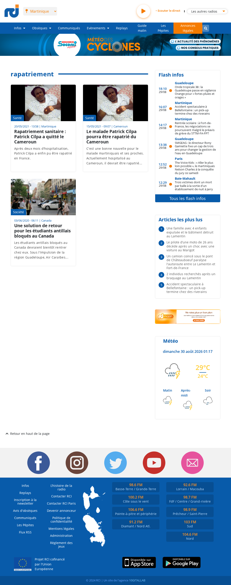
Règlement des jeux (61, 545)
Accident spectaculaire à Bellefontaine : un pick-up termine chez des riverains (192, 109)
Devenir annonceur (61, 510)
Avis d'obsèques (25, 510)
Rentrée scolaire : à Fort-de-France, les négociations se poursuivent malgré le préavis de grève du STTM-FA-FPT (195, 128)
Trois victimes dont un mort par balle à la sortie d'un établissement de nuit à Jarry (194, 185)
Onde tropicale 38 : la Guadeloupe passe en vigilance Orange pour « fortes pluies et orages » (195, 92)
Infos (17, 28)
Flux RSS (25, 532)
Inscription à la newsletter (25, 502)
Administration (61, 535)
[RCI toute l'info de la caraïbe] (11, 11)
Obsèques (39, 28)
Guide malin (142, 28)
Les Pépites (163, 28)
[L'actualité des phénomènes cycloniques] (195, 42)
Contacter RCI (61, 496)
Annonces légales (187, 28)
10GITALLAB (137, 580)
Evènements (96, 28)
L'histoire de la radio (61, 487)
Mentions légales (61, 528)
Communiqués (69, 28)
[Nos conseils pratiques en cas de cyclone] (198, 48)
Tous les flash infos (187, 198)
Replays (122, 28)
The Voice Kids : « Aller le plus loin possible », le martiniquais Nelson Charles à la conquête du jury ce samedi (195, 168)
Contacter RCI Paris (61, 503)
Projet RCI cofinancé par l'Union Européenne (50, 564)
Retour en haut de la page (30, 433)
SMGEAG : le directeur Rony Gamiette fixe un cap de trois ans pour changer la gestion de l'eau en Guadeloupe (195, 148)
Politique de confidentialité (61, 520)
